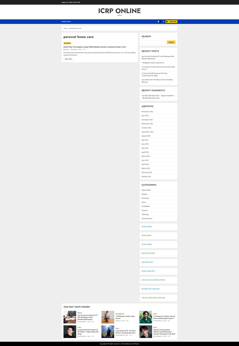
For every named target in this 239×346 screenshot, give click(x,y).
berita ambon (146, 235)
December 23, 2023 (84, 336)
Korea (144, 202)
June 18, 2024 (121, 321)
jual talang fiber (147, 262)
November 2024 (147, 112)
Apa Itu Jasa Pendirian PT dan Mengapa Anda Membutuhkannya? (88, 317)
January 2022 (146, 176)
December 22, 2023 (122, 335)
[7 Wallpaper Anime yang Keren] (107, 317)
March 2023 (146, 156)
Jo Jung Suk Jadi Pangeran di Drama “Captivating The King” (154, 74)
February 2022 (147, 172)
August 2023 (146, 136)
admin (67, 49)
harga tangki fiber (148, 271)
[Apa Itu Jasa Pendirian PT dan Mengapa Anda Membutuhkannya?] (69, 317)
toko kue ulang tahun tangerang (153, 297)
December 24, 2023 (160, 321)
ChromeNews (125, 344)
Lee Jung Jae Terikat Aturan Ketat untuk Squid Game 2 (164, 317)
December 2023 (147, 120)
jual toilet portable (148, 253)
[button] (163, 21)
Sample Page (66, 22)
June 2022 (145, 160)
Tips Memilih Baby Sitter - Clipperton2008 (157, 96)
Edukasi (144, 194)
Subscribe (172, 22)
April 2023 (145, 152)
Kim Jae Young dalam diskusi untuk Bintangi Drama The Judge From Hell (164, 332)
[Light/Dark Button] (159, 22)
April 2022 (145, 164)
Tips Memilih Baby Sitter (151, 98)
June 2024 (145, 116)
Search (146, 36)
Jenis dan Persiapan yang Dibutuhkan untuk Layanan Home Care (94, 47)
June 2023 (145, 144)
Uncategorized (147, 218)
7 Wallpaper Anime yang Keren (153, 63)
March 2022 (146, 168)
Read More (68, 59)
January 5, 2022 (76, 49)
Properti (145, 210)
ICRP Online (119, 11)
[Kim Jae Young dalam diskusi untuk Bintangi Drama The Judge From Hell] (145, 331)
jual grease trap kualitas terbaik (153, 280)
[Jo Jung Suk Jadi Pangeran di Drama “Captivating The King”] (69, 331)
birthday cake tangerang (151, 289)
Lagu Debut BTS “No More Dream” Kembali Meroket (126, 332)
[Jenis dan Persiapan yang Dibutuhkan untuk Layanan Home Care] (99, 43)
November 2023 (147, 124)
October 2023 (146, 128)
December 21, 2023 (160, 336)
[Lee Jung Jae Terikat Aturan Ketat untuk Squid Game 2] (145, 317)
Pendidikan (146, 206)
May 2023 (145, 148)
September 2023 (147, 132)
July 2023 (145, 140)
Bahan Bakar (146, 190)
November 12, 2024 (84, 322)
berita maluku (147, 226)
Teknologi (145, 214)
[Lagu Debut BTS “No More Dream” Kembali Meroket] (107, 331)
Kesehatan (67, 43)
